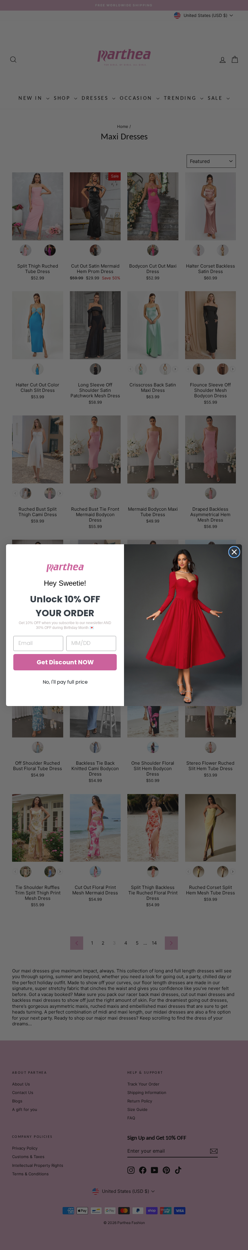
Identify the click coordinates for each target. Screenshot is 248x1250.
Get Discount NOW (65, 662)
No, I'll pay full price (65, 682)
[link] (65, 567)
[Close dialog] (234, 552)
